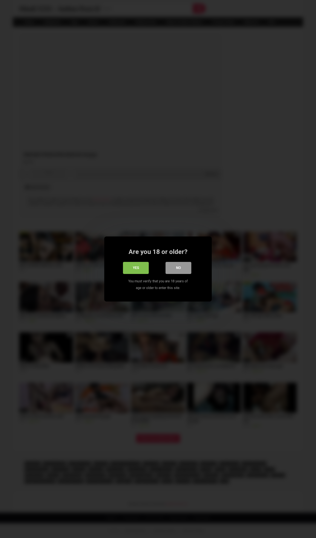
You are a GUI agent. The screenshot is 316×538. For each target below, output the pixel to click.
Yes (136, 268)
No (178, 268)
